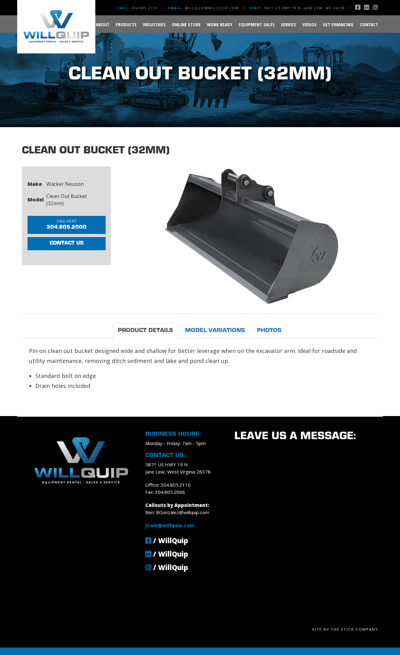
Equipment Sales (257, 24)
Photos (269, 330)
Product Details (145, 330)
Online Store (186, 24)
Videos (309, 24)
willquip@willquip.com (212, 8)
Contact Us (66, 243)
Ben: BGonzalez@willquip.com (177, 512)
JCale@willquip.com (169, 525)
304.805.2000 (67, 224)
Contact (369, 24)
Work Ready (219, 24)
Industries (154, 24)
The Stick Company (354, 629)
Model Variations (215, 330)
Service (288, 24)
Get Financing (338, 24)
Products (126, 24)
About (102, 24)
